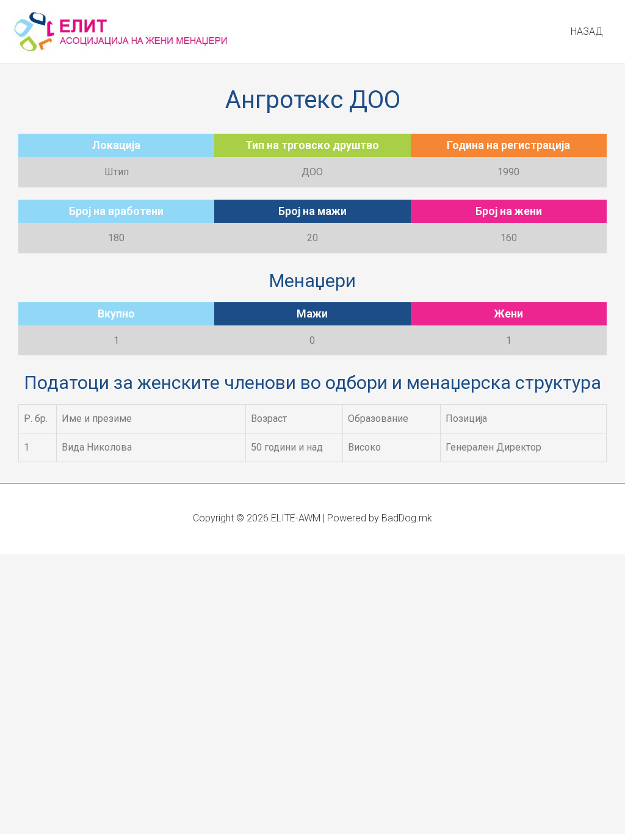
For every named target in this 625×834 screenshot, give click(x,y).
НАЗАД (587, 31)
